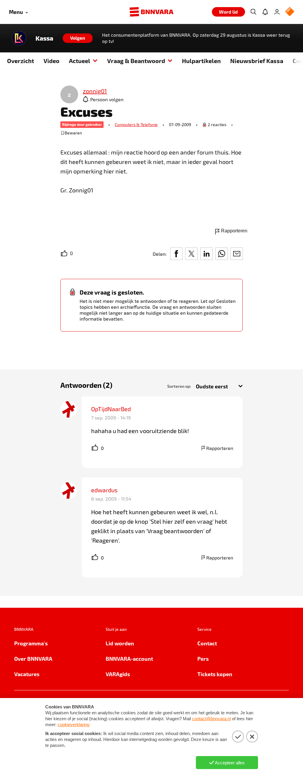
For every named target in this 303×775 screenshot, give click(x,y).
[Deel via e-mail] (237, 254)
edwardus (104, 489)
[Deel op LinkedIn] (206, 254)
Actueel (79, 60)
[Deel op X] (191, 254)
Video (51, 60)
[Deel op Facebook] (176, 254)
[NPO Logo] (289, 12)
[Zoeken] (253, 11)
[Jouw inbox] (265, 12)
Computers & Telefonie (136, 124)
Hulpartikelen (201, 60)
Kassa (44, 38)
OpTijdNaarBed (111, 408)
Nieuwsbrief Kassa (256, 60)
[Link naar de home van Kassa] (19, 38)
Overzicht (20, 60)
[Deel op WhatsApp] (222, 254)
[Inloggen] (277, 11)
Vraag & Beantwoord (136, 60)
